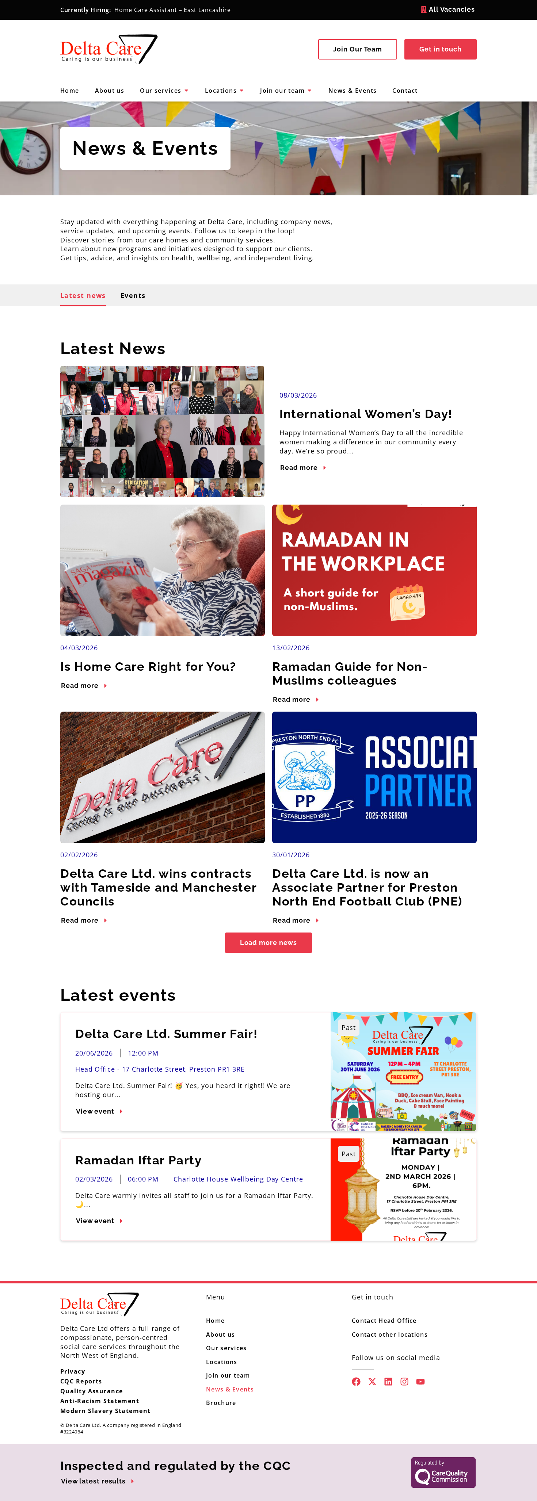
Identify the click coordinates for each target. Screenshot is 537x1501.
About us (220, 1334)
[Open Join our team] (309, 90)
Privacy (72, 1371)
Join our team (228, 1375)
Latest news (83, 295)
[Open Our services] (186, 90)
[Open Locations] (241, 90)
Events (133, 295)
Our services (226, 1348)
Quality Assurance (91, 1391)
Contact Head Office (384, 1321)
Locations (221, 1362)
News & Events (230, 1389)
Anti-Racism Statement (99, 1401)
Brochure (221, 1403)
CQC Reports (81, 1381)
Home (215, 1321)
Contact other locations (390, 1334)
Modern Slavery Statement (105, 1410)
